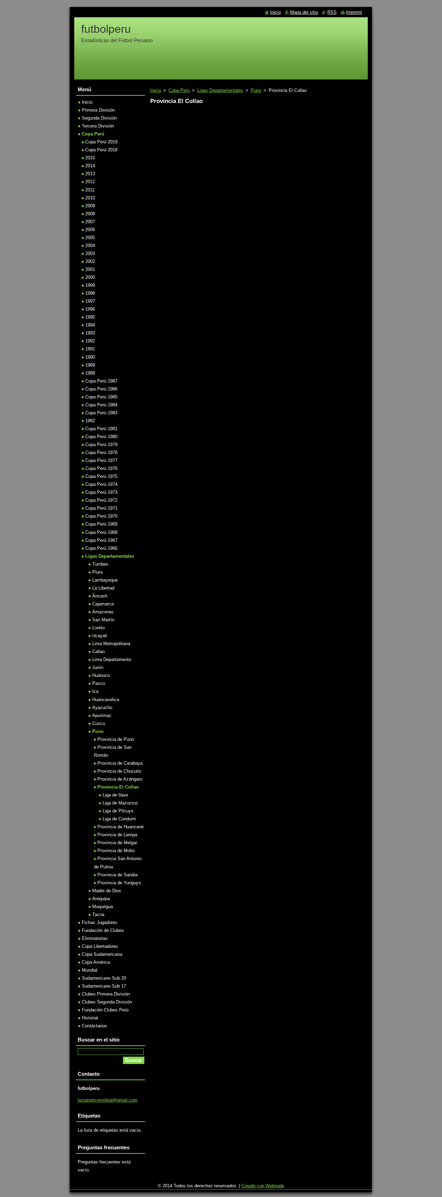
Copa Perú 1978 (101, 452)
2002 (90, 261)
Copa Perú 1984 (101, 404)
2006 (90, 229)
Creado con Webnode (262, 1185)
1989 (90, 365)
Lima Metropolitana (111, 643)
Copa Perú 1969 (101, 524)
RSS (332, 12)
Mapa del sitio (304, 12)
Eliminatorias (95, 938)
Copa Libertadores (100, 946)
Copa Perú (179, 90)
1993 (90, 333)
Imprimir (354, 12)
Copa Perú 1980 (101, 436)
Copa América (96, 962)
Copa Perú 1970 (101, 516)
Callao (98, 651)
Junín (97, 667)
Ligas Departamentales (220, 90)
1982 (90, 420)
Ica (95, 691)
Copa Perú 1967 (101, 540)
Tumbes (100, 564)
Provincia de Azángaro (119, 779)
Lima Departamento (111, 659)
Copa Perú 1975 (101, 476)
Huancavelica (105, 699)
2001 (90, 269)
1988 (90, 373)
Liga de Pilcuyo (118, 810)
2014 (90, 165)
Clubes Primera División (106, 994)
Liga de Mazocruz (120, 802)
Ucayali (99, 635)
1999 (90, 285)
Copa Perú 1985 (101, 396)
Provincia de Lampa (117, 834)
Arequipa (101, 898)
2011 (90, 189)
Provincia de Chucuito (119, 771)
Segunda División (99, 118)
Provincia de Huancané (120, 826)
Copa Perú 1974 (101, 484)
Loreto (98, 627)
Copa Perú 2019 (101, 141)
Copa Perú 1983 (101, 412)
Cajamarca (103, 603)
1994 (90, 325)
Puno (256, 90)
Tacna (98, 914)
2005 (90, 237)
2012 (90, 181)
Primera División (98, 110)
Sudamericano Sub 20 (104, 978)
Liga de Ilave (115, 795)
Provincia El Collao (118, 787)
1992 (90, 340)
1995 (90, 317)
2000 (90, 277)
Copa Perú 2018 (101, 149)
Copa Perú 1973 (101, 492)
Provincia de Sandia (117, 874)
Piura (97, 572)
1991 (90, 348)
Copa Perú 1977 (101, 460)
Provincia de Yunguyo (119, 882)
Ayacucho (102, 707)
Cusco (98, 723)
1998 (90, 293)
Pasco (98, 683)
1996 (90, 309)
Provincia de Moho (116, 850)
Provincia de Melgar (117, 842)
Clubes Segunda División (107, 1002)
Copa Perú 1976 (101, 468)
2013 (90, 173)
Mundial (89, 970)
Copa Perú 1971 (101, 508)
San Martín (103, 619)
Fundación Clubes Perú (105, 1009)
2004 (90, 245)
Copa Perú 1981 (101, 428)
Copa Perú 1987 (101, 381)
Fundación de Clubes (103, 930)
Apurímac (102, 715)
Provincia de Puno (115, 739)
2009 (90, 205)
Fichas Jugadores (99, 922)
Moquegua (102, 906)
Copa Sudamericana (102, 954)
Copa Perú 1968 (101, 532)
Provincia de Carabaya (120, 763)
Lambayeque (105, 580)
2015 (90, 157)
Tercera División (98, 126)
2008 (90, 213)
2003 (90, 253)
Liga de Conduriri (119, 818)
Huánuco (101, 675)
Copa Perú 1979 (101, 444)
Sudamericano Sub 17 (104, 986)
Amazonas (103, 611)
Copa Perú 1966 (101, 548)
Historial (90, 1017)
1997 (90, 301)
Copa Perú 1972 (101, 500)
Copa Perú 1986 (101, 389)
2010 (90, 197)
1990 (90, 357)
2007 (90, 221)
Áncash (99, 595)
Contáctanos (94, 1025)
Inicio (155, 90)
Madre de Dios (106, 890)
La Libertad (103, 588)
